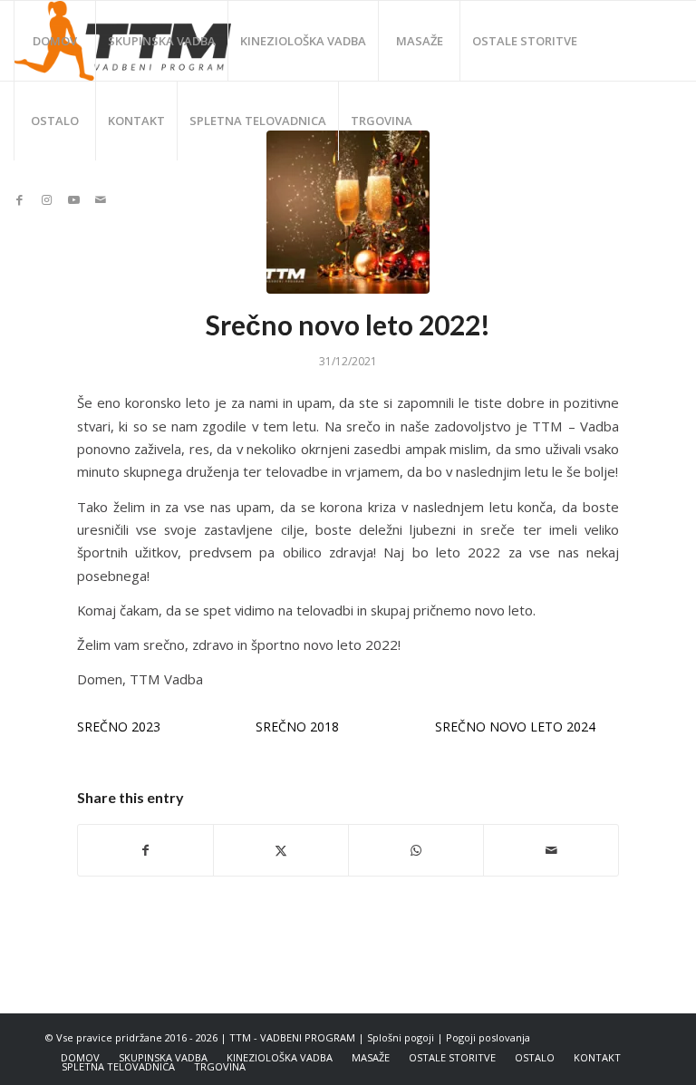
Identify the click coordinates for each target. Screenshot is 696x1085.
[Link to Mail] (100, 199)
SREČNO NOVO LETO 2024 (515, 726)
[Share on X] (281, 850)
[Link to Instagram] (46, 199)
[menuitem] (54, 41)
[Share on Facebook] (145, 850)
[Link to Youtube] (73, 199)
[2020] (348, 212)
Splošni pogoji (400, 1037)
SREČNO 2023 (118, 726)
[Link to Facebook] (19, 199)
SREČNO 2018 (297, 726)
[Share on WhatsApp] (416, 850)
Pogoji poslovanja (488, 1037)
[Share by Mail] (551, 850)
